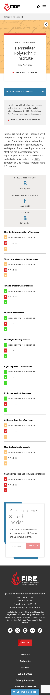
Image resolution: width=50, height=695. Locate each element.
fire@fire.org (17, 607)
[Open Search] (38, 6)
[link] (12, 7)
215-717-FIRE (33, 607)
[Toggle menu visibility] (44, 6)
